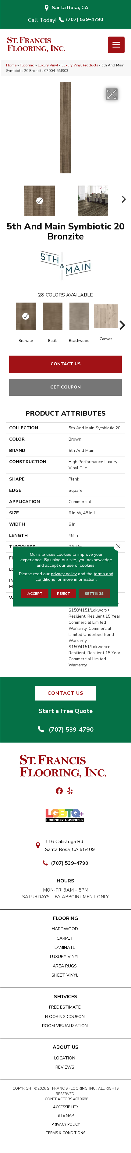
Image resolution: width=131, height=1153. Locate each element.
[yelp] (70, 791)
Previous (9, 198)
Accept (34, 593)
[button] (65, 693)
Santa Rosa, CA (70, 7)
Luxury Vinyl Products (80, 65)
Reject (63, 593)
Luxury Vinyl (48, 65)
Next (122, 198)
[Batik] (52, 316)
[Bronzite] (25, 316)
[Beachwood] (79, 316)
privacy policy (64, 573)
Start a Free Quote (66, 711)
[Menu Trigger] (116, 45)
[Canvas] (106, 316)
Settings (94, 593)
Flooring (27, 65)
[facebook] (59, 791)
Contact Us (66, 364)
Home (11, 65)
